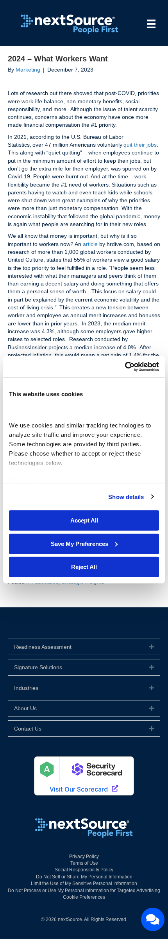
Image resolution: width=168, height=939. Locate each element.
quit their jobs (140, 145)
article (90, 244)
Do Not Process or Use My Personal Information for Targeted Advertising (84, 890)
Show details (126, 496)
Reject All (84, 567)
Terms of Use (84, 863)
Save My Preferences (79, 543)
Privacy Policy (84, 856)
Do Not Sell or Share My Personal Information (84, 877)
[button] (151, 647)
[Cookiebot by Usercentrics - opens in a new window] (125, 366)
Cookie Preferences (84, 897)
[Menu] (151, 24)
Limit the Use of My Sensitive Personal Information (84, 883)
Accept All (84, 520)
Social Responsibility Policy (84, 870)
